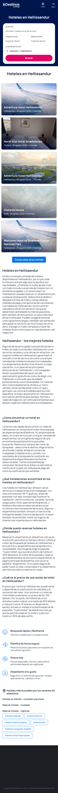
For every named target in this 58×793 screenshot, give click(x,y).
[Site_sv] (20, 768)
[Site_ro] (15, 754)
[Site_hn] (47, 768)
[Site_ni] (29, 768)
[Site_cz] (6, 761)
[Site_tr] (51, 754)
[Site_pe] (42, 754)
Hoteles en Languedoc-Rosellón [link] (18, 729)
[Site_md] (15, 761)
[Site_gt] (38, 768)
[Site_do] (51, 761)
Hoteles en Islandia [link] (13, 716)
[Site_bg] (24, 754)
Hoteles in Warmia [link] (34, 716)
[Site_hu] (33, 761)
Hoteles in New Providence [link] (16, 722)
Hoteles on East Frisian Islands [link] (17, 735)
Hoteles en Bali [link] (39, 722)
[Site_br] (6, 754)
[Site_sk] (24, 761)
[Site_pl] (33, 754)
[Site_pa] (11, 768)
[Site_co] (42, 761)
